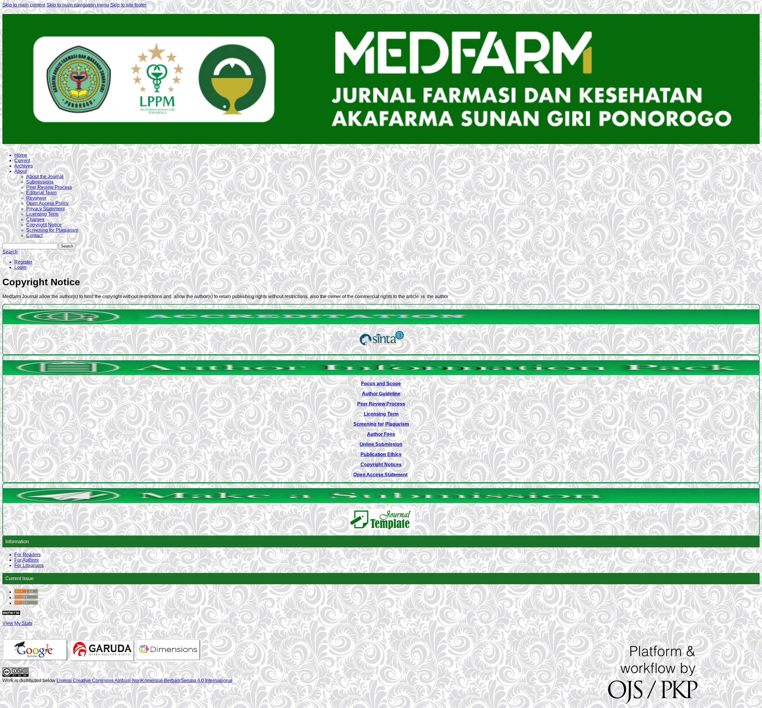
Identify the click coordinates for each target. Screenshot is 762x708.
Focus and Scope (381, 383)
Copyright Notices (381, 464)
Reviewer (36, 198)
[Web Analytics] (11, 613)
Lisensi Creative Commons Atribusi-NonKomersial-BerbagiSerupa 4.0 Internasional (144, 680)
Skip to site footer (128, 4)
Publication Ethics (381, 454)
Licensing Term (42, 214)
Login (20, 267)
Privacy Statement (45, 208)
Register (23, 261)
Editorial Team (41, 192)
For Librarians (29, 565)
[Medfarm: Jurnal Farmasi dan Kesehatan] (382, 346)
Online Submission (381, 444)
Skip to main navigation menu (77, 4)
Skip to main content (23, 4)
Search (67, 246)
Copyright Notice (44, 224)
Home (20, 155)
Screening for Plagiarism (52, 230)
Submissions (40, 181)
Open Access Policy (47, 203)
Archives (23, 165)
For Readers (27, 554)
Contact (34, 235)
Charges (35, 219)
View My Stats (17, 623)
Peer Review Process (49, 187)
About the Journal (44, 176)
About (20, 171)
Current (22, 160)
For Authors (26, 560)
